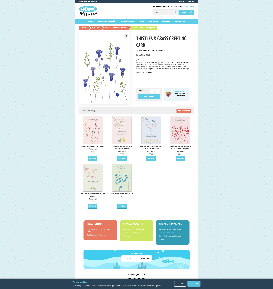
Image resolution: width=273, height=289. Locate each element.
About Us (166, 21)
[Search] (175, 12)
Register (191, 1)
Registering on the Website (133, 229)
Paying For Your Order (131, 233)
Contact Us (180, 21)
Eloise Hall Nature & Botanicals (152, 51)
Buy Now (92, 158)
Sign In (181, 1)
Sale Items (153, 21)
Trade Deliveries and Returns (170, 236)
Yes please (145, 258)
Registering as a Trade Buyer (170, 229)
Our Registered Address (96, 235)
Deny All (181, 284)
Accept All (194, 284)
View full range (184, 110)
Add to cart (149, 96)
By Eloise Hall (143, 55)
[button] (126, 36)
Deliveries (126, 236)
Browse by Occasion (107, 21)
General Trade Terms (167, 233)
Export (161, 239)
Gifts (142, 21)
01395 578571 (187, 6)
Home (91, 21)
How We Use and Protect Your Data (98, 231)
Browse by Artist (128, 21)
